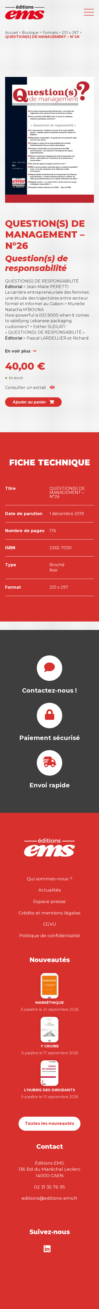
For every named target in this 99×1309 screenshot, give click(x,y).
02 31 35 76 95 (49, 1187)
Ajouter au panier (30, 402)
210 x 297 (70, 32)
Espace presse (49, 901)
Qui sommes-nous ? (49, 878)
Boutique (30, 32)
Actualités (49, 890)
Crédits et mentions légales (49, 912)
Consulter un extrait (26, 387)
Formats (50, 32)
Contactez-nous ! (49, 690)
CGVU (49, 924)
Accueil (11, 32)
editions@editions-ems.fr (49, 1198)
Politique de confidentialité (49, 935)
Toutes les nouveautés (49, 1123)
